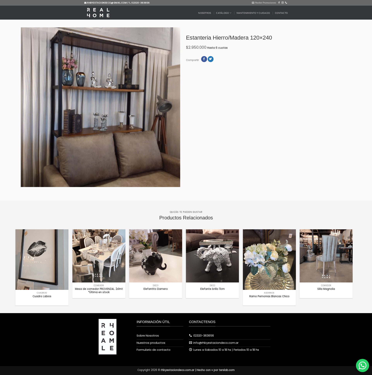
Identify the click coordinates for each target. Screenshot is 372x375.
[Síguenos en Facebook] (279, 3)
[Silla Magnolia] (326, 255)
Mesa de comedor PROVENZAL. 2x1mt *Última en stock (99, 290)
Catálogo (222, 13)
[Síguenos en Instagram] (283, 3)
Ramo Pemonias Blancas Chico (269, 296)
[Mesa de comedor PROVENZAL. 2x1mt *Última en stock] (98, 255)
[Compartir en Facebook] (204, 59)
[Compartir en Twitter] (211, 59)
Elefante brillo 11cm (212, 289)
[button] (264, 3)
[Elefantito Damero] (155, 255)
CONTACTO (281, 13)
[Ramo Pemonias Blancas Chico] (269, 259)
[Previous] (25, 252)
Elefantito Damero (156, 289)
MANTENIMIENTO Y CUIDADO (253, 13)
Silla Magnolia (326, 289)
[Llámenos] (286, 3)
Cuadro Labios (42, 296)
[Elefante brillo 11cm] (212, 255)
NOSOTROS (204, 13)
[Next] (342, 252)
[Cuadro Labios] (42, 259)
